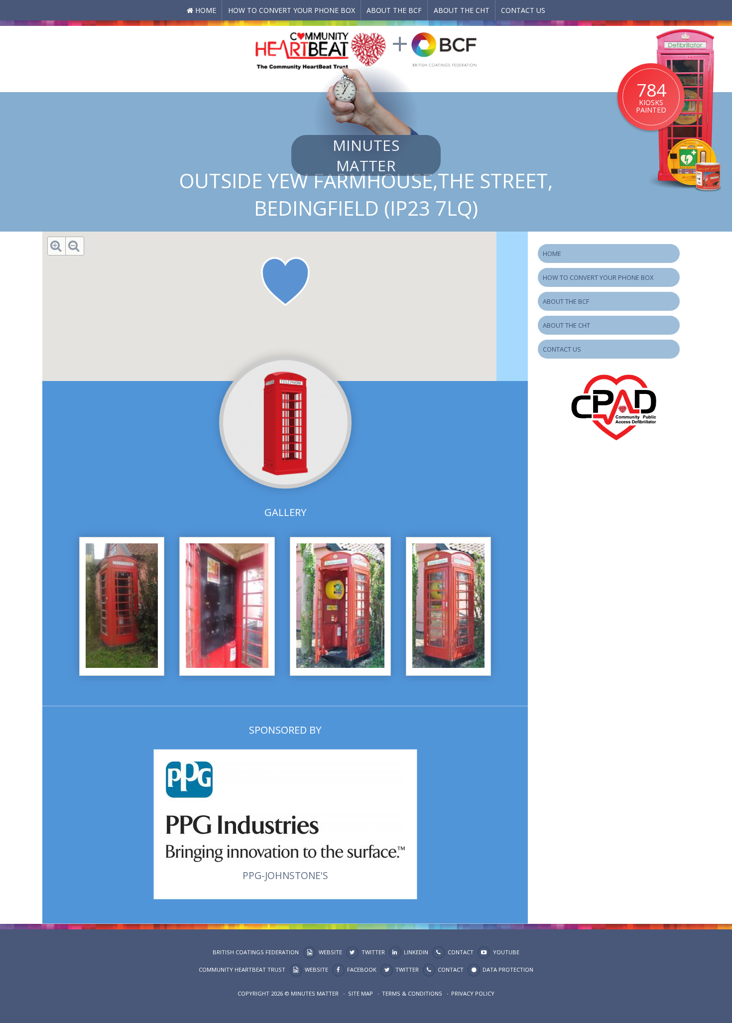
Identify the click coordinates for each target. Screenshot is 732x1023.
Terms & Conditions (412, 993)
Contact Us (523, 10)
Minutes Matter (366, 155)
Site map (360, 993)
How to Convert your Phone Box (291, 10)
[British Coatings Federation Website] (444, 48)
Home (205, 10)
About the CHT (461, 10)
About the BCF (394, 10)
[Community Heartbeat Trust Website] (320, 48)
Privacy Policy (472, 993)
